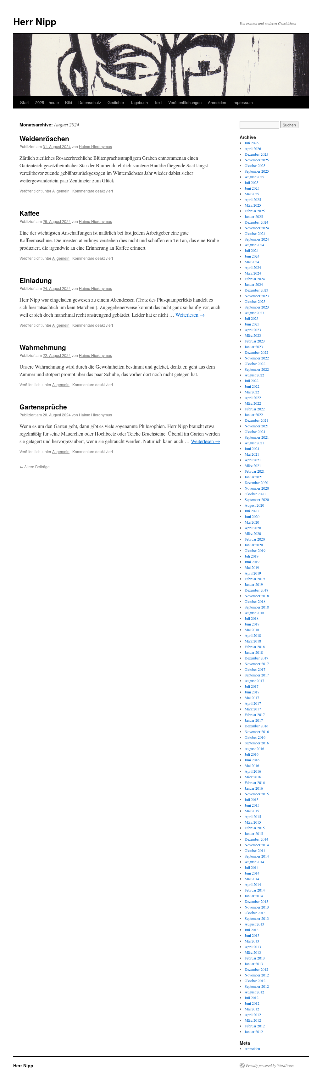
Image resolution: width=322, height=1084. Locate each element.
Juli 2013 (251, 929)
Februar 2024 (255, 278)
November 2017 (257, 663)
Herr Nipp (34, 21)
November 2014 (257, 844)
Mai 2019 (252, 567)
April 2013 (253, 946)
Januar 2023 (254, 346)
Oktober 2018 (255, 601)
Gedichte (116, 102)
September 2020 (257, 499)
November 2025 (257, 159)
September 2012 (257, 986)
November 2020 (257, 488)
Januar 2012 (254, 1031)
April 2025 (253, 199)
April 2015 (253, 816)
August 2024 (254, 244)
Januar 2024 (254, 284)
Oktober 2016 (255, 737)
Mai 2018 (252, 629)
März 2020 (253, 533)
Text (158, 102)
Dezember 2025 (256, 154)
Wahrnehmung (42, 347)
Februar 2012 (255, 1025)
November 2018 (257, 595)
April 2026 (253, 148)
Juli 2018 (251, 618)
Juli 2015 (251, 799)
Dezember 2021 (256, 420)
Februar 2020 (255, 539)
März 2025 (253, 205)
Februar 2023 (255, 340)
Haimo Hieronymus (95, 146)
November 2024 (257, 227)
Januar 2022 (254, 414)
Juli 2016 (251, 754)
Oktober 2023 (255, 301)
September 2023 (257, 306)
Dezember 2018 (256, 589)
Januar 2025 (254, 216)
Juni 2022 (252, 386)
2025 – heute (47, 102)
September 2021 (257, 437)
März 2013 (253, 952)
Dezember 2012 (256, 969)
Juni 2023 (252, 323)
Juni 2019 (252, 561)
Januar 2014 (254, 895)
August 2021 (254, 442)
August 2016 (254, 748)
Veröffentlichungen (185, 102)
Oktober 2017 (255, 669)
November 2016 (257, 731)
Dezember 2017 (256, 657)
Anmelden (217, 102)
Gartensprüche (43, 406)
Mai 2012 (252, 1008)
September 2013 (257, 918)
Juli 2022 (251, 380)
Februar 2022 (255, 408)
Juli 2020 (251, 510)
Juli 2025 (251, 182)
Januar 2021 (254, 476)
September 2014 (257, 856)
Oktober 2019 (255, 550)
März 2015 (253, 822)
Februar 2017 (255, 714)
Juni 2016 (252, 759)
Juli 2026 (251, 142)
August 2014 (254, 861)
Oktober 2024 (255, 233)
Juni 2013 (252, 935)
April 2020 (253, 527)
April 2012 (253, 1014)
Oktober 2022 (255, 363)
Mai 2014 (252, 878)
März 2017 (253, 708)
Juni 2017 (252, 691)
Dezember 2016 (256, 725)
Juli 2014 (251, 867)
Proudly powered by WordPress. (270, 1065)
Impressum (242, 102)
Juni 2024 (252, 255)
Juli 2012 (251, 997)
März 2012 (253, 1020)
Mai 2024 (252, 261)
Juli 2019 (251, 556)
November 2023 (257, 295)
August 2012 (254, 991)
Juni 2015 (252, 805)
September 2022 (257, 369)
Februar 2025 (255, 210)
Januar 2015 (254, 833)
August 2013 (254, 923)
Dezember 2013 (256, 901)
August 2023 (254, 312)
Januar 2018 (254, 652)
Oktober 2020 (255, 493)
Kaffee (29, 213)
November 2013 (257, 906)
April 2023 (253, 329)
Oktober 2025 (255, 165)
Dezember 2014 (256, 839)
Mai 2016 (252, 765)
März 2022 (253, 403)
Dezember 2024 (256, 222)
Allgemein (60, 190)
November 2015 (257, 793)
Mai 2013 (252, 940)
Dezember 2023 (256, 289)
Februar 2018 (255, 646)
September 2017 (257, 674)
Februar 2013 (255, 957)
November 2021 (257, 425)
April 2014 (253, 884)
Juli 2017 (251, 686)
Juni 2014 (252, 873)
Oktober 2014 (255, 850)
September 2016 (257, 742)
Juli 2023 (251, 318)
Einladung (35, 280)
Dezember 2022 (256, 352)
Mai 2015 (252, 810)
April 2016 (253, 771)
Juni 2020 (252, 516)
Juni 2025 (252, 188)
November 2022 (257, 357)
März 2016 (253, 776)
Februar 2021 (255, 471)
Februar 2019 (255, 578)
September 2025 (257, 171)
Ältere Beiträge (34, 466)
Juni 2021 (252, 448)
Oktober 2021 (255, 431)
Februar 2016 (255, 782)
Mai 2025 (252, 193)
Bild (68, 102)
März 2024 (253, 272)
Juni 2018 (252, 623)
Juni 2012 (252, 1003)
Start (24, 102)
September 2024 (257, 239)
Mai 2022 (252, 391)
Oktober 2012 (255, 980)
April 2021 (253, 459)
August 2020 (254, 505)
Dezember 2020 (256, 482)
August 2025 (254, 176)
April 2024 (253, 267)
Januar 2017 (254, 720)
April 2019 (253, 572)
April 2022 (253, 397)
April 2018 (253, 635)
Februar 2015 (255, 827)
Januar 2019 (254, 584)
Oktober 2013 (255, 912)
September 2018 (257, 606)
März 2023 (253, 335)
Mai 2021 (252, 454)
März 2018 (253, 640)
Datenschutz (89, 102)
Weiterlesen (190, 314)
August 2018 (254, 612)
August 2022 (254, 374)
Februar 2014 (255, 889)
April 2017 (253, 703)
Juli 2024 (251, 250)
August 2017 (254, 680)
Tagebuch (139, 102)
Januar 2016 (254, 788)
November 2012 (257, 974)
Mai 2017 (252, 697)
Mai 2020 (252, 522)
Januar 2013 (254, 963)
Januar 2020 (254, 544)
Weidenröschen (44, 138)
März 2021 (253, 465)
